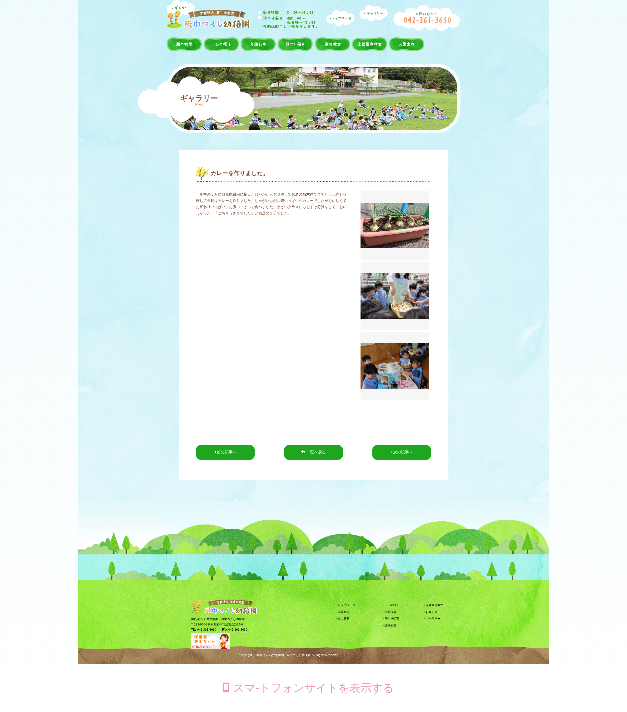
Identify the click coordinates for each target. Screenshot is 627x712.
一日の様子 (258, 44)
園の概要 (221, 44)
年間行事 (295, 44)
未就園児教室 (406, 44)
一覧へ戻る (315, 452)
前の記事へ (226, 452)
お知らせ (431, 612)
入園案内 (185, 44)
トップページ (346, 605)
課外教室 (369, 44)
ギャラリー (432, 618)
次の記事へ (402, 452)
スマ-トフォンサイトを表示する (313, 688)
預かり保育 (332, 44)
